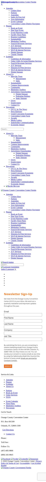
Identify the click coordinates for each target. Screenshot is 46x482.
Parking (9, 391)
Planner (9, 382)
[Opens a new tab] (16, 468)
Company (8, 330)
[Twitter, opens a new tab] (15, 459)
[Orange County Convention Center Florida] (18, 2)
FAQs (8, 397)
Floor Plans (10, 403)
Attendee (9, 380)
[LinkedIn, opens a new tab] (23, 459)
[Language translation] (10, 267)
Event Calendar (12, 401)
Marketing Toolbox (13, 406)
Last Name (8, 323)
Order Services (11, 395)
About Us (9, 133)
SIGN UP (8, 366)
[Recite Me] (13, 186)
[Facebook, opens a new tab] (6, 459)
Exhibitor (9, 384)
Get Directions (8, 430)
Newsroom (10, 166)
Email (6, 311)
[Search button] (7, 262)
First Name (8, 317)
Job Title (7, 336)
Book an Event (12, 393)
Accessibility (25, 463)
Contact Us (10, 434)
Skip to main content (9, 2)
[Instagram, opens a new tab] (33, 459)
